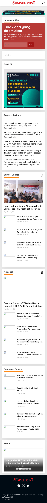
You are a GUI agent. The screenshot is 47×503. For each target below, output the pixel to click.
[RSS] (28, 485)
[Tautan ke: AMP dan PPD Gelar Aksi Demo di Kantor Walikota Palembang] (9, 379)
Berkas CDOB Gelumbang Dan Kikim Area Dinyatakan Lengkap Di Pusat (30, 415)
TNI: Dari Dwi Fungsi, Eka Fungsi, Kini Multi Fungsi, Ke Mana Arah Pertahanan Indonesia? (22, 461)
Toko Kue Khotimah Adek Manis (27, 389)
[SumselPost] (24, 3)
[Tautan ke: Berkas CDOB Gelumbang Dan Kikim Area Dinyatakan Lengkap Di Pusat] (9, 418)
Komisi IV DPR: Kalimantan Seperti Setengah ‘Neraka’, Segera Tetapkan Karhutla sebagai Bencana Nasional (22, 152)
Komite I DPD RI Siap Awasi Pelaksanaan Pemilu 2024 (28, 428)
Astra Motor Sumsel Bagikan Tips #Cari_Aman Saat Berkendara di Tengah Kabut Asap (29, 230)
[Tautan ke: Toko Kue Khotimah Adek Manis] (9, 392)
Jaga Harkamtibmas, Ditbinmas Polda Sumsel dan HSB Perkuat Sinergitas (23, 207)
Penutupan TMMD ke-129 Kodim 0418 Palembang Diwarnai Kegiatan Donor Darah (28, 256)
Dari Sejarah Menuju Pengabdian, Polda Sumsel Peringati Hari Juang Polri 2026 (21, 124)
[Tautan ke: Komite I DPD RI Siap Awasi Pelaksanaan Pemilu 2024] (9, 431)
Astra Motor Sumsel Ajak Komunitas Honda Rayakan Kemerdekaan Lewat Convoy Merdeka (29, 217)
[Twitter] (23, 485)
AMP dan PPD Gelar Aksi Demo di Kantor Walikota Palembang (30, 376)
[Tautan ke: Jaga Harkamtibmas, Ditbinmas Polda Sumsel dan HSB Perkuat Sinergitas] (23, 191)
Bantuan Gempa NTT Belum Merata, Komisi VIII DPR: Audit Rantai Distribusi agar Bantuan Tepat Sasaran (23, 143)
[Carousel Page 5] (29, 469)
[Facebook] (18, 485)
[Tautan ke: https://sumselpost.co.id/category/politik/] (41, 443)
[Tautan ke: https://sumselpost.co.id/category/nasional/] (41, 272)
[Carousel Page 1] (17, 469)
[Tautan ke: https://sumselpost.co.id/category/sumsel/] (41, 175)
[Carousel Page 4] (26, 469)
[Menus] (4, 3)
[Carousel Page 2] (20, 469)
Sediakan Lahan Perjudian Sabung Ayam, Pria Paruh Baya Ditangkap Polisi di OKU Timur (23, 133)
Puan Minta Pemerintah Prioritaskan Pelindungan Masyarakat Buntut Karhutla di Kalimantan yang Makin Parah (22, 161)
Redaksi (7, 499)
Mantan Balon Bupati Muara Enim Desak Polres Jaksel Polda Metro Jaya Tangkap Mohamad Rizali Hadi (29, 402)
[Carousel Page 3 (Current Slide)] (23, 469)
